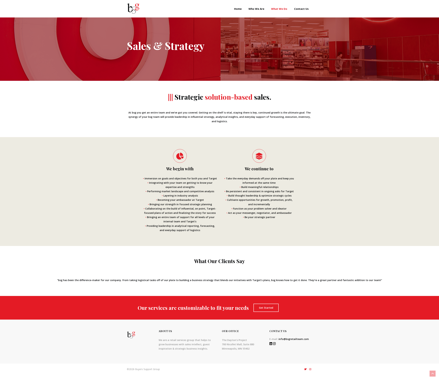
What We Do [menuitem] (279, 8)
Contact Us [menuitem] (301, 8)
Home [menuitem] (238, 8)
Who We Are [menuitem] (256, 8)
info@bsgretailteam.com (293, 339)
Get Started (266, 307)
